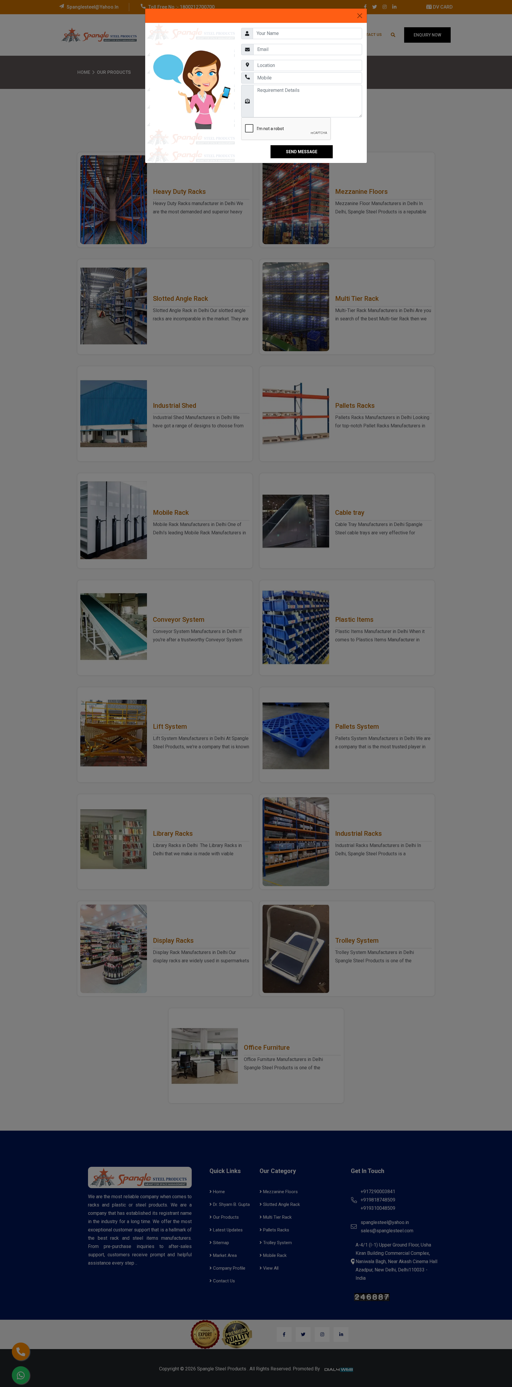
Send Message (301, 151)
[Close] (359, 15)
